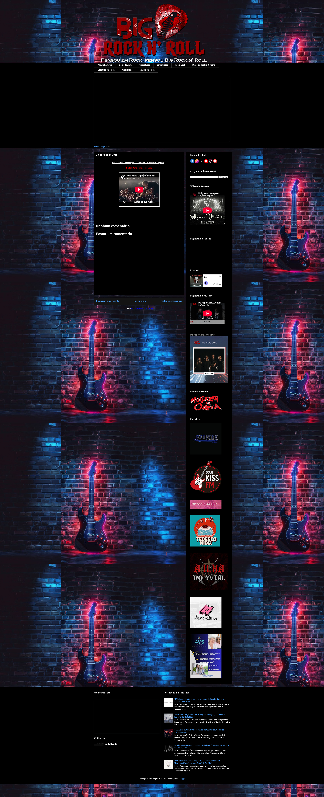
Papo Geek (180, 65)
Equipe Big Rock (147, 70)
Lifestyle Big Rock (106, 70)
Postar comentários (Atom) (142, 309)
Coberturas (144, 65)
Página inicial (140, 301)
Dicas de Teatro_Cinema (203, 65)
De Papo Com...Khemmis (202, 335)
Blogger (182, 779)
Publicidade (127, 70)
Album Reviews (105, 65)
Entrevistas (162, 65)
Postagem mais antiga (171, 301)
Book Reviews (125, 65)
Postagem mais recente (107, 301)
